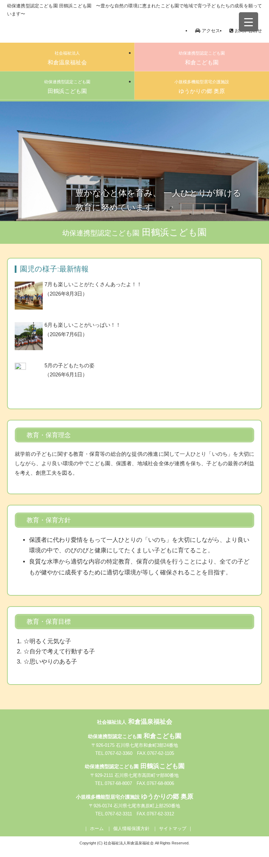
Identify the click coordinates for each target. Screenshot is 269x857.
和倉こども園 (202, 58)
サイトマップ (172, 828)
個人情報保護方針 (131, 828)
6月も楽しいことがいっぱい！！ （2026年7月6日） (82, 329)
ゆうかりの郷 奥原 (201, 86)
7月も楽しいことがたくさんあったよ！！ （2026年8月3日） (93, 289)
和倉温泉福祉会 (67, 58)
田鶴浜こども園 (67, 86)
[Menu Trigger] (248, 21)
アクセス (210, 30)
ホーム (97, 828)
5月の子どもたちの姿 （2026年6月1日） (69, 370)
